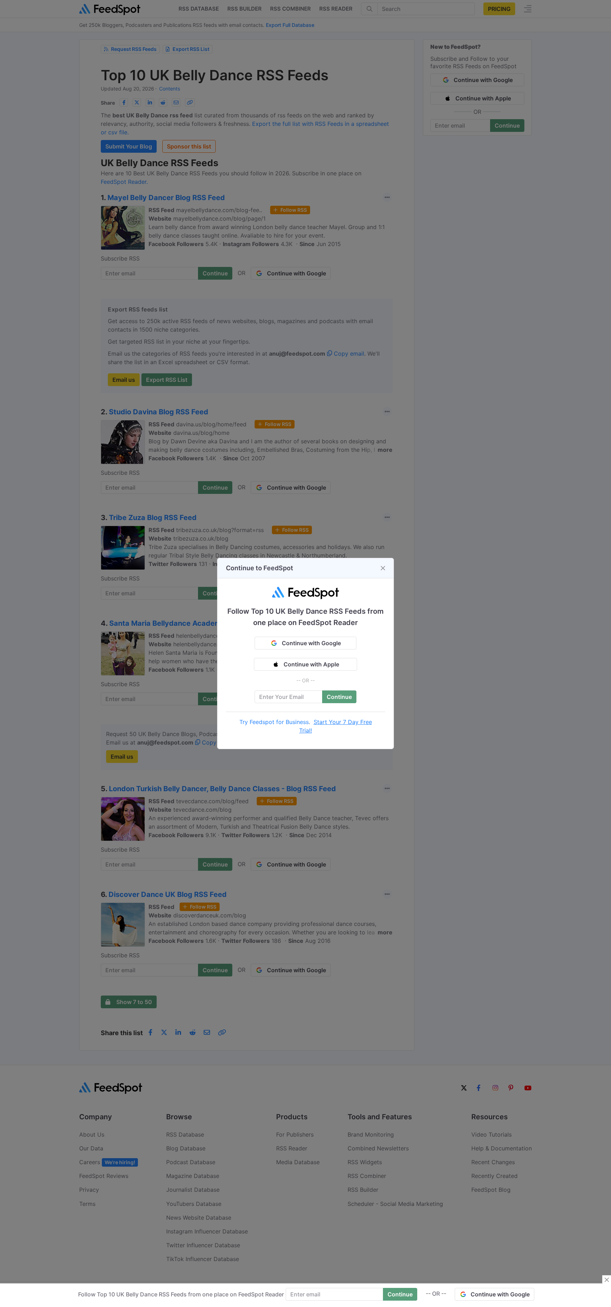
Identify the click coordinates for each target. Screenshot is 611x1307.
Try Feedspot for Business (274, 721)
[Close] (383, 568)
